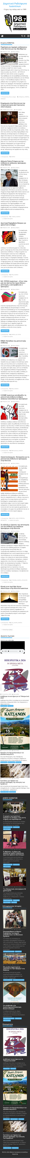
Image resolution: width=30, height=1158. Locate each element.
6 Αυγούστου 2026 (8, 849)
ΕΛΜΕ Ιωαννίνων (14, 450)
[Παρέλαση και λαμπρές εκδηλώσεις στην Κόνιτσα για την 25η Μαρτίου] (9, 54)
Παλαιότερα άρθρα (7, 629)
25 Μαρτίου (21, 97)
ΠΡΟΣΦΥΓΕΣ (24, 580)
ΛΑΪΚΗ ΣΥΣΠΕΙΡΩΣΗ (20, 518)
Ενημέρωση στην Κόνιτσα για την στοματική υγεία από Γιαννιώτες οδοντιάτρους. (13, 105)
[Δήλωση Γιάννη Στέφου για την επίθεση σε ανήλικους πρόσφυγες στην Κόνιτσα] (9, 170)
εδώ (13, 640)
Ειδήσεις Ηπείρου (4, 791)
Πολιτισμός (10, 705)
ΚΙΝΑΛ (12, 388)
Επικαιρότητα (5, 97)
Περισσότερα (5, 93)
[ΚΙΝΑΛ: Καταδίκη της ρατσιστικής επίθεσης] (9, 348)
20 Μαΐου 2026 (7, 1003)
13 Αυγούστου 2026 (6, 694)
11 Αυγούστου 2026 (6, 778)
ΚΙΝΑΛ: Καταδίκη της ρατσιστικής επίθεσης (13, 342)
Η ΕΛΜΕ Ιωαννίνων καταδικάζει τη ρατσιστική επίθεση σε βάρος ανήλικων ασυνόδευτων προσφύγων (14, 397)
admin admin (16, 694)
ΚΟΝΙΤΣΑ (27, 97)
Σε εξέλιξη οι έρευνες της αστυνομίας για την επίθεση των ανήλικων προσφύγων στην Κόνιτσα (15, 526)
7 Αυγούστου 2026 (8, 814)
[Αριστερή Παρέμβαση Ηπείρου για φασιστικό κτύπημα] (9, 230)
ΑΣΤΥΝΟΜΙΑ (14, 580)
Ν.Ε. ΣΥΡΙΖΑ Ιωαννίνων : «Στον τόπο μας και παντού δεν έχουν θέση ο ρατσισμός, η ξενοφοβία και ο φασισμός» (14, 284)
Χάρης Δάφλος (16, 51)
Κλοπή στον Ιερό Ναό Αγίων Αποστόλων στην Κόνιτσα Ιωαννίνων (14, 587)
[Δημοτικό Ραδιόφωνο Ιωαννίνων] (2, 36)
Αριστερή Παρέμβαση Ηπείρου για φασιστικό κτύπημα (13, 224)
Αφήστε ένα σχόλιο (8, 218)
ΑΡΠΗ (12, 274)
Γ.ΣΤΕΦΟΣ (13, 216)
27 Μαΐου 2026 (7, 965)
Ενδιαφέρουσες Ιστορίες (9, 951)
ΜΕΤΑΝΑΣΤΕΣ (4, 520)
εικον (12, 622)
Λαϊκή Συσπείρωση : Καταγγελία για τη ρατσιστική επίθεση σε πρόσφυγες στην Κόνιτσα (15, 459)
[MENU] (28, 36)
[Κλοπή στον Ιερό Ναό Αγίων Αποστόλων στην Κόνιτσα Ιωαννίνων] (9, 594)
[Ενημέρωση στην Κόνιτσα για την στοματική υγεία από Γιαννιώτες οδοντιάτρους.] (9, 112)
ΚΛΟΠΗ (15, 622)
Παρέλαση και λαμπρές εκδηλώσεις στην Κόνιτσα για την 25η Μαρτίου (14, 48)
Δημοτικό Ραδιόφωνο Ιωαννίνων (15, 5)
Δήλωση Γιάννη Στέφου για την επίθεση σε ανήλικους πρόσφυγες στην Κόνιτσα (13, 163)
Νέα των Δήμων (12, 97)
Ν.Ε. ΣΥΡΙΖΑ (18, 334)
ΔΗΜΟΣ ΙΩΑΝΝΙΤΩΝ (8, 827)
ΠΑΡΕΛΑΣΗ (3, 99)
